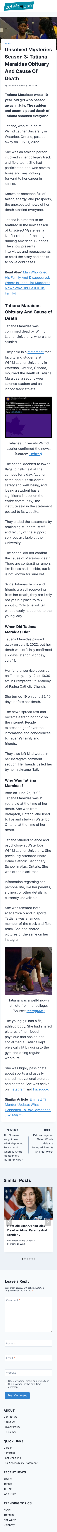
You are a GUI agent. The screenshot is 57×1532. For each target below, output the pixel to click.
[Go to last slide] (9, 1222)
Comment (13, 1300)
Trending (9, 1514)
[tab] (22, 1259)
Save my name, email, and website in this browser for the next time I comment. (28, 1384)
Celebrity (9, 1524)
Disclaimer (10, 1432)
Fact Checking (12, 1457)
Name (11, 1343)
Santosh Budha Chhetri (21, 1240)
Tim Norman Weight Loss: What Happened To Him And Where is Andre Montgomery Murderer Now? (14, 1145)
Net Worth (10, 1519)
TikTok (8, 1488)
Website (11, 1372)
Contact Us (10, 1416)
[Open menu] (50, 6)
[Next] (48, 1222)
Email (10, 1358)
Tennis (8, 1483)
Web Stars (10, 1493)
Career (8, 1447)
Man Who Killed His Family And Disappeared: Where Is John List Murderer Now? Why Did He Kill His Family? (27, 282)
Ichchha (12, 85)
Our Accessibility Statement (21, 1463)
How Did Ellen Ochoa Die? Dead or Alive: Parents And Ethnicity (27, 1230)
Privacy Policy (12, 1426)
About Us (9, 1421)
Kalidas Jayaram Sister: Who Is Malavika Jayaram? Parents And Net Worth (42, 1141)
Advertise (10, 1452)
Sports (8, 1478)
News (8, 44)
